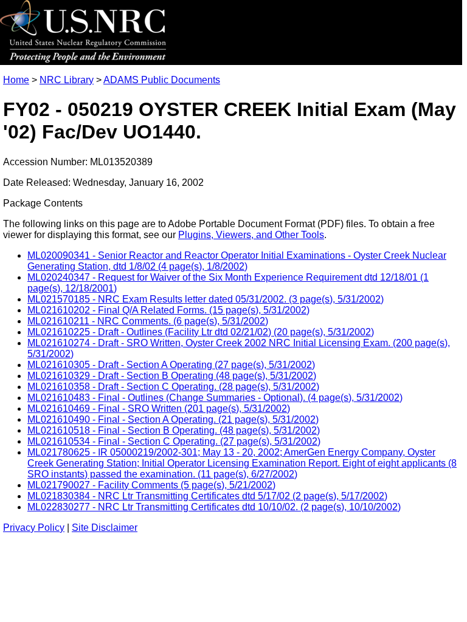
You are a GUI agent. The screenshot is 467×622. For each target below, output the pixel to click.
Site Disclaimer (104, 527)
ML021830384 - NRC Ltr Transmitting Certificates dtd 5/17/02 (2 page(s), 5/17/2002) (207, 496)
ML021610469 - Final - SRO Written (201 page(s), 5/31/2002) (158, 408)
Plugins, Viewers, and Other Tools (251, 235)
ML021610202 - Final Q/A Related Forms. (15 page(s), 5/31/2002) (168, 310)
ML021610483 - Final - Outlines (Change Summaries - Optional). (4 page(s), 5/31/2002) (215, 397)
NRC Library (67, 80)
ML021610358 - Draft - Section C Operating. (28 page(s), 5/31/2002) (173, 386)
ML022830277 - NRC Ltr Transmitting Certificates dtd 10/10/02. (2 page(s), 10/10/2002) (214, 507)
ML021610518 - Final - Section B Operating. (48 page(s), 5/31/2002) (173, 430)
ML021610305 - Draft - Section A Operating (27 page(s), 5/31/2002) (171, 365)
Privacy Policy (33, 527)
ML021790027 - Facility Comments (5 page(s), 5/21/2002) (151, 485)
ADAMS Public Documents (161, 80)
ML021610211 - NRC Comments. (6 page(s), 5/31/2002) (147, 321)
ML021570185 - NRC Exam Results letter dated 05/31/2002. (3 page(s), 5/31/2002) (205, 299)
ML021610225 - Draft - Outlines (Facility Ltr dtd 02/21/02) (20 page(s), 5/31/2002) (200, 332)
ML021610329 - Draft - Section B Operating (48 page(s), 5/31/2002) (171, 376)
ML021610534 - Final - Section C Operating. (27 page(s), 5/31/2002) (173, 441)
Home (16, 80)
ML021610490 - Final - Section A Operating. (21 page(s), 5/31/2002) (173, 419)
